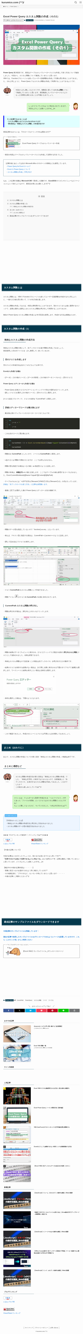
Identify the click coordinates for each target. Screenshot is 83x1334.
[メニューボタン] (80, 2)
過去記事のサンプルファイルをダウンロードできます (29, 216)
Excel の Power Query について (18, 169)
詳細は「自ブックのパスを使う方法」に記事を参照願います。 (26, 484)
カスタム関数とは (16, 200)
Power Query (29, 20)
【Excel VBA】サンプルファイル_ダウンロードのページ (42, 951)
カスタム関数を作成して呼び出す (19, 172)
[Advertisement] (41, 261)
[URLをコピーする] (74, 1010)
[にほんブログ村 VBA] (7, 841)
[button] (8, 1010)
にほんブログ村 (9, 843)
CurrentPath (20, 1000)
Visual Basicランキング (39, 843)
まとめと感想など (19, 212)
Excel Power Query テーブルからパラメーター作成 (40, 143)
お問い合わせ (54, 1327)
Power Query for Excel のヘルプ (18, 166)
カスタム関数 (37, 1000)
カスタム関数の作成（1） (19, 203)
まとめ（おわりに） (17, 210)
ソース (45, 1000)
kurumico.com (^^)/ (13, 2)
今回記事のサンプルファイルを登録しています (20, 931)
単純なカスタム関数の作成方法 (23, 206)
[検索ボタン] (75, 2)
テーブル (51, 1000)
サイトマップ (29, 1327)
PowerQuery (28, 1000)
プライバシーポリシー (41, 1327)
